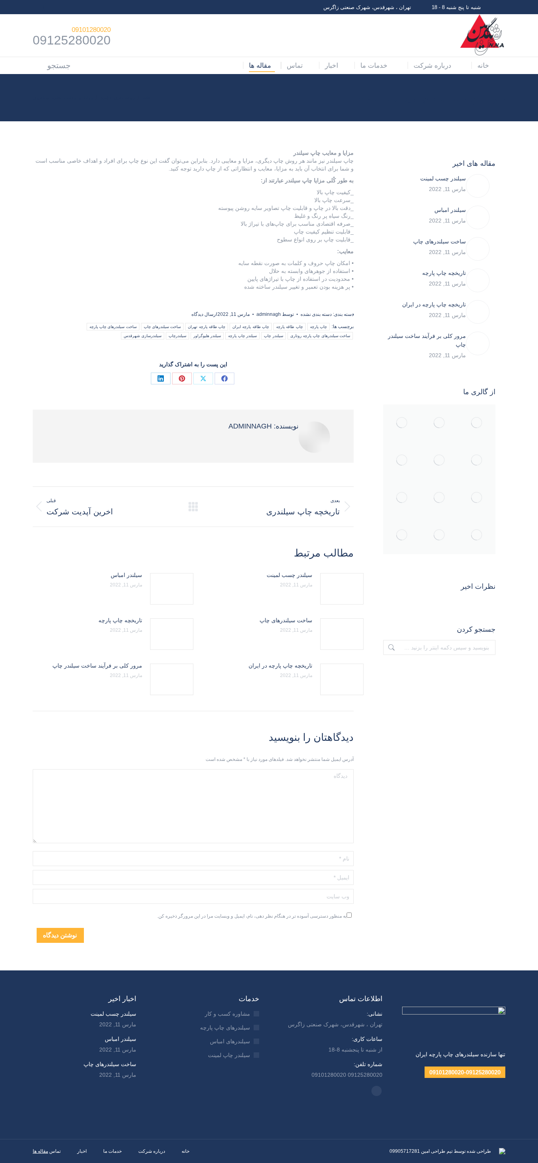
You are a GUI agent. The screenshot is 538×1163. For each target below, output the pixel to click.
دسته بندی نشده (316, 314)
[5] (476, 498)
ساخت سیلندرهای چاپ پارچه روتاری (320, 336)
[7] (476, 460)
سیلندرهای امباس (230, 1041)
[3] (476, 535)
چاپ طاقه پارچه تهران (206, 327)
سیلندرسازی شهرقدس (142, 336)
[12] (402, 460)
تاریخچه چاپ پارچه (120, 620)
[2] (402, 423)
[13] (439, 498)
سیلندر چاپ (273, 336)
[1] (439, 423)
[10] (439, 535)
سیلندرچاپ (177, 336)
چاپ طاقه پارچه (289, 327)
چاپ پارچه (318, 327)
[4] (402, 498)
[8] (476, 423)
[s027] (402, 535)
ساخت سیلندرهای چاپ (162, 327)
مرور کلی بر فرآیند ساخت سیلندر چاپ (97, 665)
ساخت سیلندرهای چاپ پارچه (113, 327)
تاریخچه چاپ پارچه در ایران (280, 665)
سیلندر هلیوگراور (207, 336)
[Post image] (342, 589)
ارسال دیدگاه (204, 314)
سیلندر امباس (126, 575)
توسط (275, 314)
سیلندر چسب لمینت (289, 575)
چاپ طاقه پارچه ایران (250, 327)
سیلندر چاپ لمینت (229, 1055)
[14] (439, 460)
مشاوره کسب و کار (227, 1014)
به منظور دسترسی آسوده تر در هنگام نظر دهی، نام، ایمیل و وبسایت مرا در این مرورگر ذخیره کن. (252, 916)
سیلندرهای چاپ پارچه (225, 1027)
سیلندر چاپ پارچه (242, 336)
